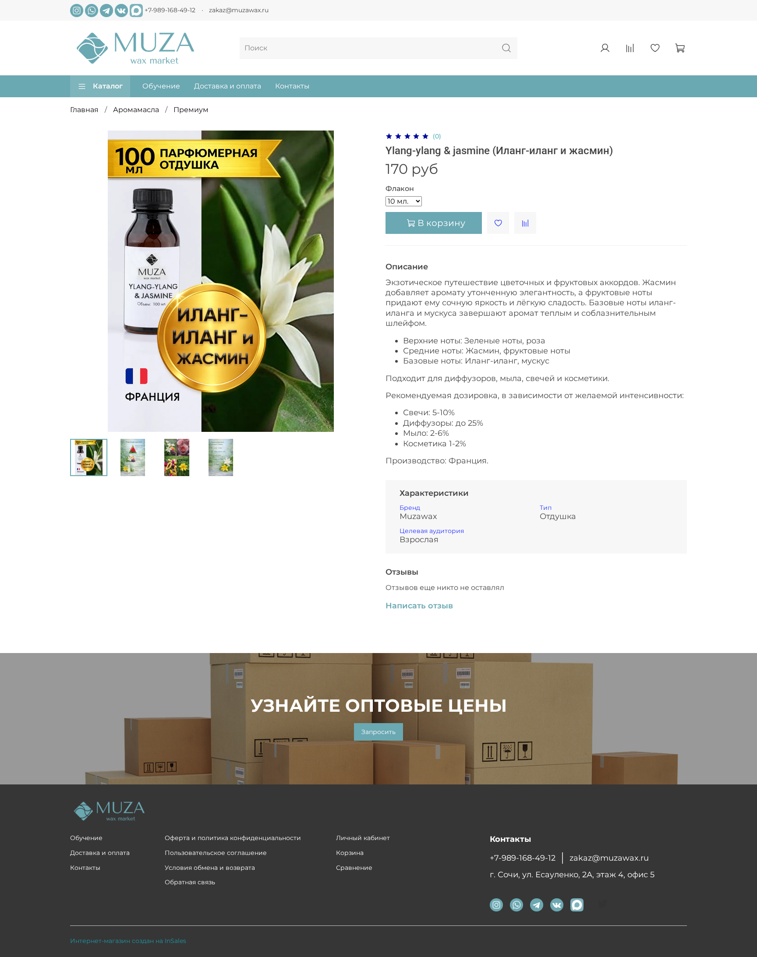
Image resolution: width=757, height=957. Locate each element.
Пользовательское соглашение (216, 853)
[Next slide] (357, 281)
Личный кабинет (363, 838)
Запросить (378, 732)
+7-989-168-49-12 (170, 10)
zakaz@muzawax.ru (239, 10)
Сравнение (354, 868)
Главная (84, 110)
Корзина (350, 853)
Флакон (400, 188)
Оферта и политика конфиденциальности (233, 838)
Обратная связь (190, 882)
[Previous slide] (84, 281)
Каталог (108, 86)
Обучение (161, 86)
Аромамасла (136, 110)
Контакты (292, 86)
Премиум (191, 110)
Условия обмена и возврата (210, 868)
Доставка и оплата (227, 86)
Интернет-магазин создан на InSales (128, 941)
